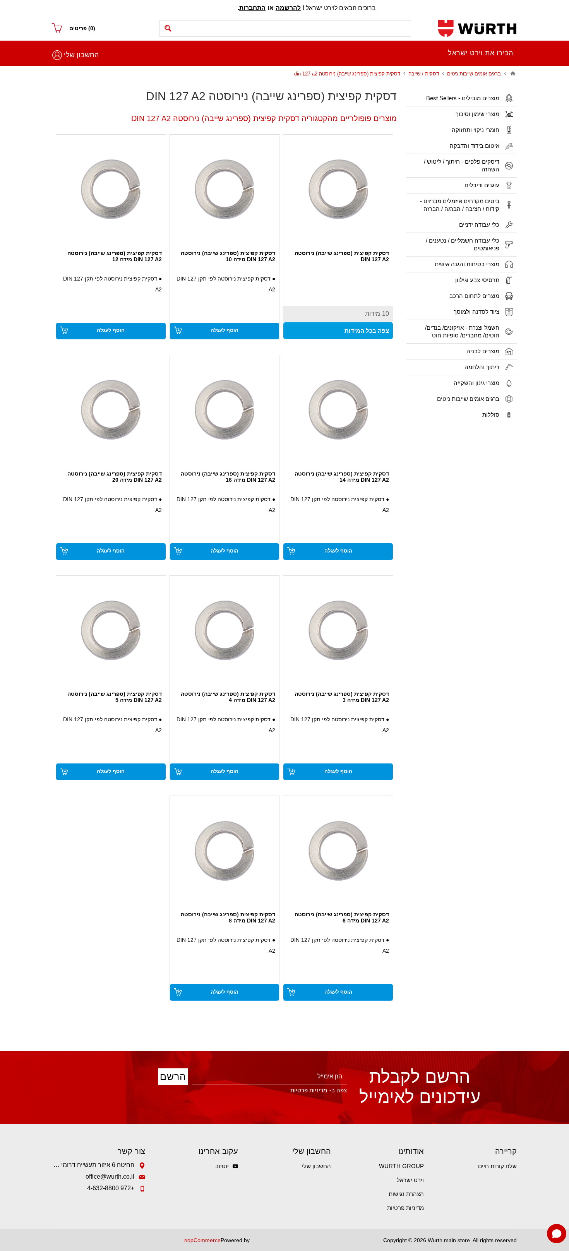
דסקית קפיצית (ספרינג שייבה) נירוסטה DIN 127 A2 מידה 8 (228, 917)
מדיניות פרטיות (405, 1208)
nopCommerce (202, 1240)
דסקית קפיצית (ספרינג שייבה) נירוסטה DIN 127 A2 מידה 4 (228, 697)
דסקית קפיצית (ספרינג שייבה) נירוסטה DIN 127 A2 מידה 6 (342, 917)
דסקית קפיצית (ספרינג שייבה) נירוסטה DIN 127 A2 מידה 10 (228, 256)
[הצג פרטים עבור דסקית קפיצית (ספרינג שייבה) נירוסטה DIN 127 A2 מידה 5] (111, 630)
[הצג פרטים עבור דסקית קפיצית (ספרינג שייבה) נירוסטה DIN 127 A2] (338, 189)
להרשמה (288, 8)
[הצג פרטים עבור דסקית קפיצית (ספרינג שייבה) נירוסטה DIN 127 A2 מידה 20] (111, 410)
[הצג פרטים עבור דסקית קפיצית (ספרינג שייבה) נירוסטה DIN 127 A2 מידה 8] (224, 850)
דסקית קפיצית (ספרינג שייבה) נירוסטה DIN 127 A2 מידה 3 (342, 697)
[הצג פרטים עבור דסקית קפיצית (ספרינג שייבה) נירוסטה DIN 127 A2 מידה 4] (224, 630)
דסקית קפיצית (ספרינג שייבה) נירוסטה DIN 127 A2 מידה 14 (342, 477)
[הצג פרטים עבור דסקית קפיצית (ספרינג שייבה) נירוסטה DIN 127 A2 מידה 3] (338, 630)
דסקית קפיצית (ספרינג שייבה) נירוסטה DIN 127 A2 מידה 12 (114, 256)
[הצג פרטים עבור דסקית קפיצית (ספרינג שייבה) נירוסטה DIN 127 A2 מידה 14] (338, 410)
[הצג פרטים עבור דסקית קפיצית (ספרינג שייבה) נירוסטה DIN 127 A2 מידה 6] (338, 850)
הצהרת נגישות (406, 1194)
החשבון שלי (81, 55)
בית (513, 73)
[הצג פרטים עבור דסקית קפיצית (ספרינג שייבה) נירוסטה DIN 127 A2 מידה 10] (224, 189)
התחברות (252, 8)
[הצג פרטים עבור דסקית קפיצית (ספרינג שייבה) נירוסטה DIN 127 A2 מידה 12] (111, 189)
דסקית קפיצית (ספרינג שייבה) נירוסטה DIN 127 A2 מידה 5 (114, 697)
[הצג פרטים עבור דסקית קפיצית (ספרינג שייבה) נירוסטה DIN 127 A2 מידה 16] (224, 410)
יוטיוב (222, 1166)
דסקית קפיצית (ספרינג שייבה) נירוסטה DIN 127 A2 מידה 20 (114, 477)
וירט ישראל (410, 1180)
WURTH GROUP (401, 1166)
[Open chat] (556, 1233)
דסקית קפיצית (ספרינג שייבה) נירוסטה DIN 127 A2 (342, 256)
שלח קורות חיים (497, 1166)
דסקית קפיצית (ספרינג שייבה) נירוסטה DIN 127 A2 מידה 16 (228, 477)
